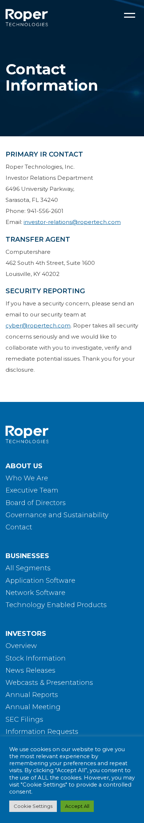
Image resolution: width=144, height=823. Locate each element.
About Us (24, 466)
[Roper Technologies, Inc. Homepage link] (72, 434)
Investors (26, 634)
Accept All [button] (77, 806)
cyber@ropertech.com (38, 325)
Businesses (27, 556)
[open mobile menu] (129, 15)
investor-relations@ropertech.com (72, 221)
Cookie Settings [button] (33, 806)
